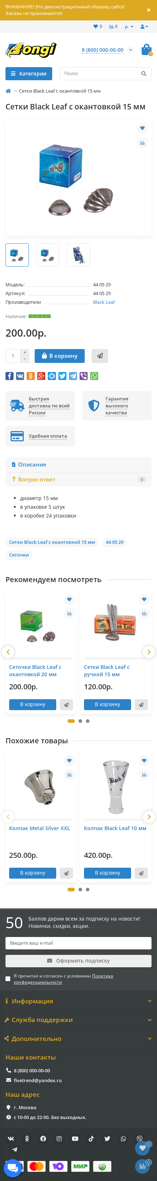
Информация (32, 1001)
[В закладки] (142, 128)
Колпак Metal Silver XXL (39, 828)
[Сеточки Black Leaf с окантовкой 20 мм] (41, 625)
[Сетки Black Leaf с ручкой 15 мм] (116, 625)
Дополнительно (36, 1038)
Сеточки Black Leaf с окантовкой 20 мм (35, 670)
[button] (71, 721)
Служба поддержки (42, 1020)
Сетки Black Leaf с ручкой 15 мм (107, 670)
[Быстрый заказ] (100, 356)
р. (127, 26)
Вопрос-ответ (80, 479)
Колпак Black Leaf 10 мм (115, 828)
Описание (32, 464)
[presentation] (8, 652)
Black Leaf (104, 302)
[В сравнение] (142, 143)
